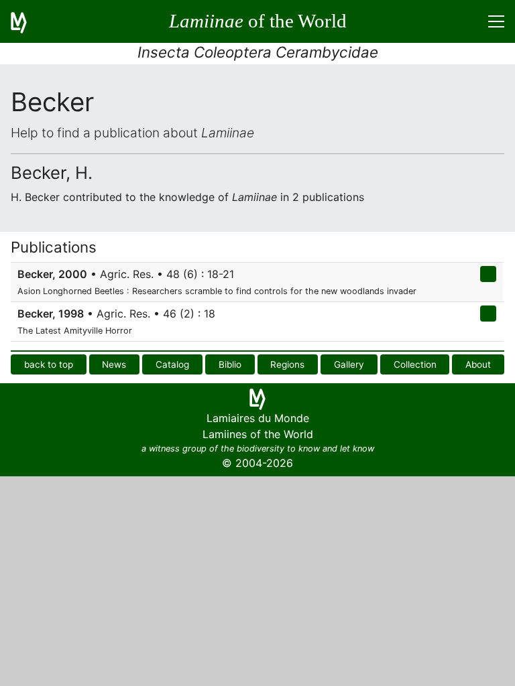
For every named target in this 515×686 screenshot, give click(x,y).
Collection (415, 364)
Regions (287, 364)
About (478, 364)
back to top (48, 364)
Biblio (230, 364)
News (114, 364)
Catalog (172, 364)
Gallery (349, 364)
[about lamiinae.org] (27, 21)
